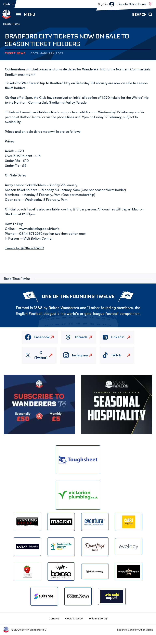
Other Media (145, 629)
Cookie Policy (74, 618)
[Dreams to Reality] (128, 571)
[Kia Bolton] (27, 546)
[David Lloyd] (94, 546)
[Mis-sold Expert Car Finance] (111, 596)
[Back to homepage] (6, 14)
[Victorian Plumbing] (78, 495)
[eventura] (94, 522)
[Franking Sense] (27, 522)
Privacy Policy (98, 618)
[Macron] (61, 522)
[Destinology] (94, 571)
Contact (54, 618)
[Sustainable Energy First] (61, 546)
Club (6, 4)
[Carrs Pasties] (128, 522)
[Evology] (128, 546)
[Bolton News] (78, 596)
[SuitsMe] (44, 596)
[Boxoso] (61, 571)
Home (16, 23)
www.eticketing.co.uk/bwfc (39, 229)
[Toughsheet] (78, 459)
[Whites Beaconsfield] (27, 571)
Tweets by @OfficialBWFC (24, 248)
